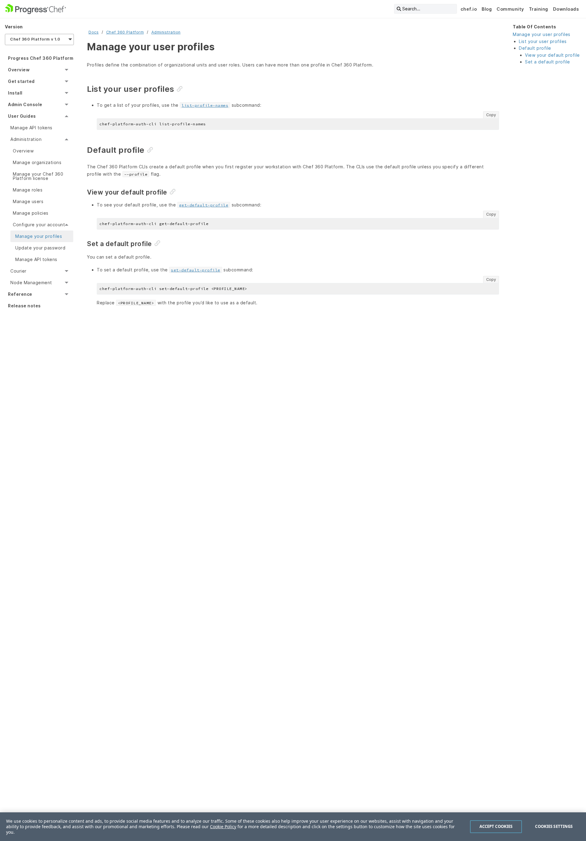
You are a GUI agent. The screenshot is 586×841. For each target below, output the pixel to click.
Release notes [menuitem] (24, 305)
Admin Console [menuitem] (25, 104)
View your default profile (552, 55)
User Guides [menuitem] (22, 116)
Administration (166, 32)
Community (510, 9)
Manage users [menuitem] (28, 201)
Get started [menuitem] (21, 81)
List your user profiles (543, 41)
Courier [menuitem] (18, 271)
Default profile (535, 48)
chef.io (469, 9)
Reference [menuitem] (20, 294)
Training (538, 9)
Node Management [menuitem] (31, 282)
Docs (94, 32)
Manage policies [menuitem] (31, 213)
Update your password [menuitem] (40, 247)
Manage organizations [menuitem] (37, 162)
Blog (487, 9)
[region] (293, 826)
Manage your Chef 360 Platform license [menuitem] (38, 176)
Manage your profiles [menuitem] (38, 236)
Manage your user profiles (541, 34)
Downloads (566, 9)
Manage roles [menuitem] (27, 189)
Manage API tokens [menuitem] (31, 127)
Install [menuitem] (15, 92)
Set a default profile (547, 61)
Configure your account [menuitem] (39, 224)
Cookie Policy (223, 826)
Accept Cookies (496, 826)
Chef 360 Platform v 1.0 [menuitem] (35, 39)
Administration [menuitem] (26, 139)
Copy (491, 115)
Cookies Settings (554, 826)
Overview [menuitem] (19, 69)
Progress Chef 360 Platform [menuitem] (40, 58)
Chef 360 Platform (125, 32)
